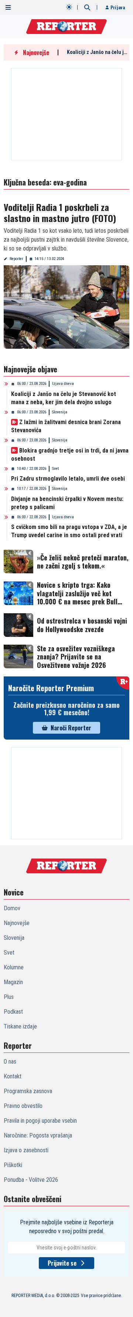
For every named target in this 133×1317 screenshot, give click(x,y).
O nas (10, 1061)
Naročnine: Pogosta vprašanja (38, 1135)
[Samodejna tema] (69, 7)
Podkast (13, 1011)
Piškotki (13, 1164)
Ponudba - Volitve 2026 (31, 1179)
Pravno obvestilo (23, 1105)
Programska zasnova (28, 1091)
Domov (12, 908)
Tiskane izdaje (20, 1026)
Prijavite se (62, 1263)
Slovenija (59, 412)
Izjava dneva (63, 383)
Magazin (13, 982)
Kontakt (12, 1076)
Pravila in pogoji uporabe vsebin (40, 1120)
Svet (55, 468)
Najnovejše (17, 923)
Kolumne (14, 967)
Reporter (16, 258)
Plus (9, 996)
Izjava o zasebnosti (26, 1150)
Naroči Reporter (71, 727)
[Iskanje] (87, 7)
